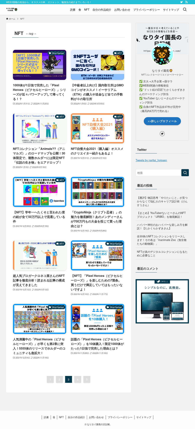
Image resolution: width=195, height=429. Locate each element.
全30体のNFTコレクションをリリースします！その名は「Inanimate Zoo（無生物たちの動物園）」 (161, 239)
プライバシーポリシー (120, 417)
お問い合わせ (96, 417)
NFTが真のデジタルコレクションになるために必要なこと (162, 253)
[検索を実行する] (185, 172)
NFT (61, 417)
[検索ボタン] (185, 9)
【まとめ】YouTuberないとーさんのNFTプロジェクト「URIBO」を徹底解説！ (161, 214)
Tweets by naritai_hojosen (151, 160)
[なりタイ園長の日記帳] (12, 9)
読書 (46, 417)
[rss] (186, 2)
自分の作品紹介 (76, 417)
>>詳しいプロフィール (162, 121)
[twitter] (181, 2)
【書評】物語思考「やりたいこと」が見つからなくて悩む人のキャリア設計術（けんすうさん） (162, 201)
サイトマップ (143, 417)
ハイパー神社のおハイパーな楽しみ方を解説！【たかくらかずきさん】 (162, 226)
